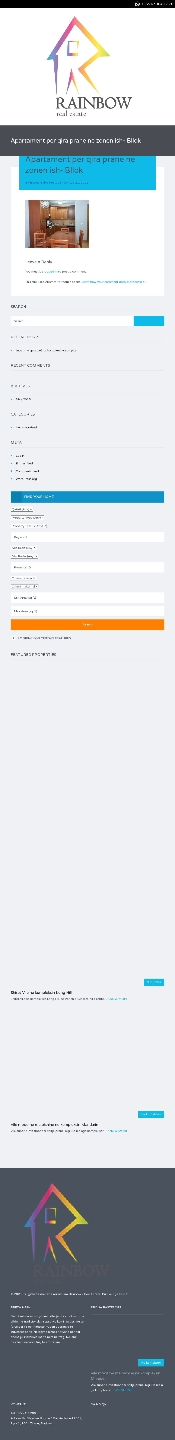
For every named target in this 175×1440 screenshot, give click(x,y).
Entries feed (24, 463)
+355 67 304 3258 (157, 4)
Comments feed (27, 471)
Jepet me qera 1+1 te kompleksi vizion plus (46, 350)
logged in (50, 271)
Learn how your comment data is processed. (113, 282)
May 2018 (23, 399)
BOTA (123, 1294)
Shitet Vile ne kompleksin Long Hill (41, 992)
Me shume (124, 1390)
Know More (118, 999)
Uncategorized (26, 427)
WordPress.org (26, 479)
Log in (20, 456)
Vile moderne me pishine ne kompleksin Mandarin (54, 1124)
